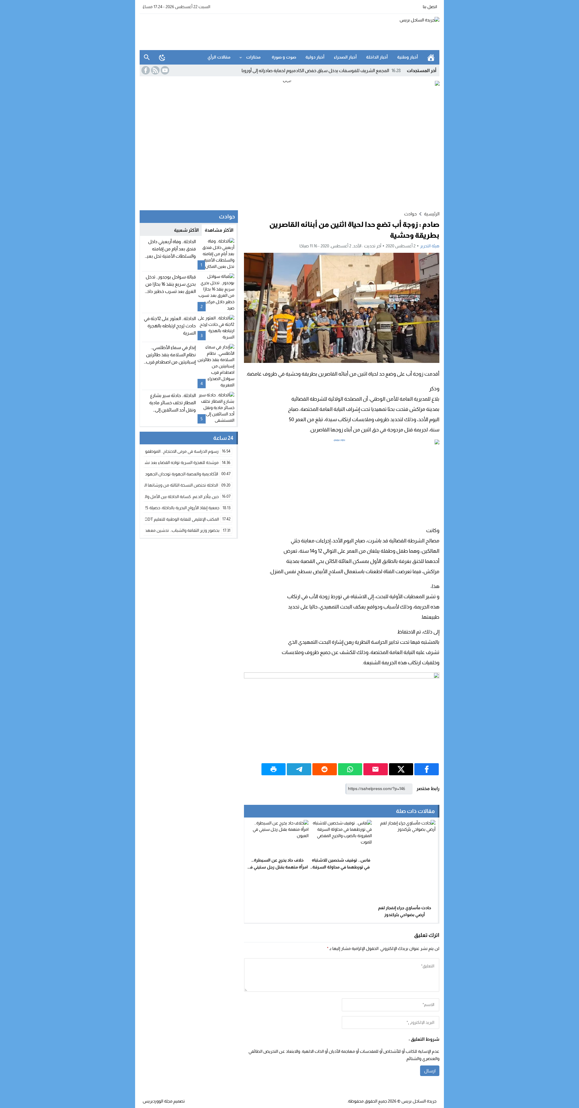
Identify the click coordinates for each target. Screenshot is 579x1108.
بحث (147, 57)
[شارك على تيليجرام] (299, 769)
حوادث (410, 213)
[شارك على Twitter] (401, 769)
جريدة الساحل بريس (418, 1101)
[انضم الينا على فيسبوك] (145, 70)
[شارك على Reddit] (324, 769)
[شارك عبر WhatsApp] (350, 769)
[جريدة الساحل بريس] (399, 32)
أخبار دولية (314, 57)
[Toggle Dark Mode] (162, 57)
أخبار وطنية (407, 57)
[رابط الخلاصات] (155, 70)
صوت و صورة (284, 57)
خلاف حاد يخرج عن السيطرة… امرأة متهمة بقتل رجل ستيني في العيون (277, 867)
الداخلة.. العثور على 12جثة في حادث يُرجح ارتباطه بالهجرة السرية (170, 325)
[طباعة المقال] (273, 769)
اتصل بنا (430, 6)
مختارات (253, 57)
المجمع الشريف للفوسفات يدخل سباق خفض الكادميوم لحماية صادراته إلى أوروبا (321, 70)
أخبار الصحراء (345, 57)
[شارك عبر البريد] (375, 769)
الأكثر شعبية (186, 230)
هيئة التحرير (429, 245)
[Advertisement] (249, 31)
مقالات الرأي (218, 57)
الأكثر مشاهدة (219, 230)
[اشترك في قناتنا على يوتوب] (164, 70)
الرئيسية (430, 57)
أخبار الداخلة (377, 57)
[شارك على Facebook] (426, 769)
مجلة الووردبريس (157, 1101)
